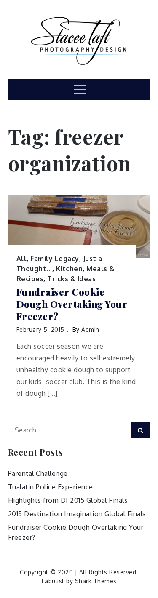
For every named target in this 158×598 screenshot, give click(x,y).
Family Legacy (54, 258)
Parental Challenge (38, 473)
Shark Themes (96, 581)
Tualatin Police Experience (50, 487)
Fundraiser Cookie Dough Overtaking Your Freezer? (72, 304)
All (21, 258)
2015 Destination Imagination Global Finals (77, 514)
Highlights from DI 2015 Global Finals (68, 500)
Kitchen (69, 268)
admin (90, 329)
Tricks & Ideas (71, 279)
